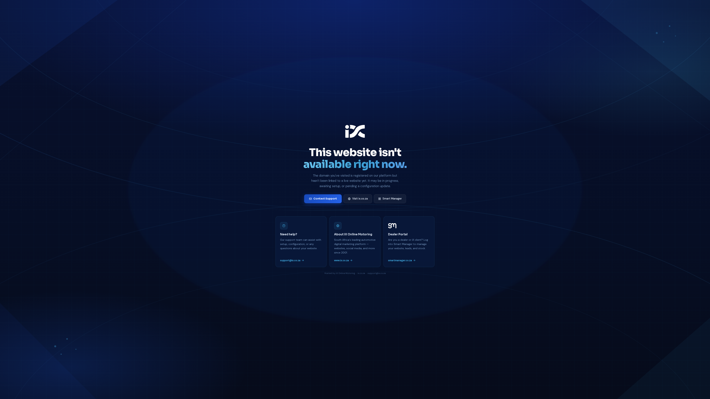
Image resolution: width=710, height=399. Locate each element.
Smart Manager (392, 198)
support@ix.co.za (290, 260)
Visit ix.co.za (360, 198)
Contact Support (325, 198)
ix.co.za (361, 273)
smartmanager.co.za (400, 260)
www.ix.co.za (341, 260)
